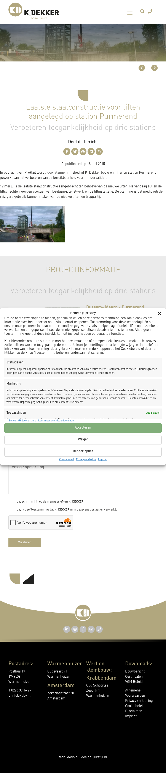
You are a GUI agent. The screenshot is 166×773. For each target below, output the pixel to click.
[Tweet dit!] (74, 151)
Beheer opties (83, 451)
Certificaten (134, 677)
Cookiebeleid (66, 459)
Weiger (83, 439)
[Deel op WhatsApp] (99, 151)
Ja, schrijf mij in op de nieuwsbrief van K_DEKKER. (50, 501)
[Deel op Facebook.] (66, 151)
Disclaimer (133, 711)
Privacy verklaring (139, 701)
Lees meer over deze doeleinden (56, 420)
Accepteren (83, 427)
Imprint (102, 459)
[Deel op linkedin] (91, 151)
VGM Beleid (134, 682)
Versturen (24, 542)
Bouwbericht (135, 671)
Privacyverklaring (86, 459)
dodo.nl (72, 757)
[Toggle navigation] (130, 13)
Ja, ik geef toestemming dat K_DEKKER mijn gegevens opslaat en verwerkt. (67, 509)
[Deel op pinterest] (83, 151)
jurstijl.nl (100, 757)
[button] (159, 313)
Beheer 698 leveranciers (22, 420)
